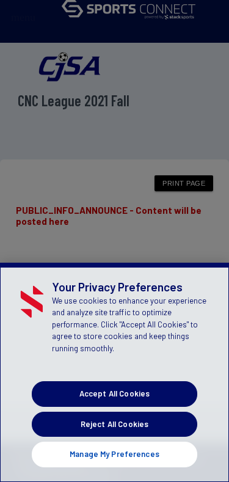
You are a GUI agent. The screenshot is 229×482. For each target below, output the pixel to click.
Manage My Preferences (114, 454)
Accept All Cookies (114, 393)
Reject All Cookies (114, 424)
